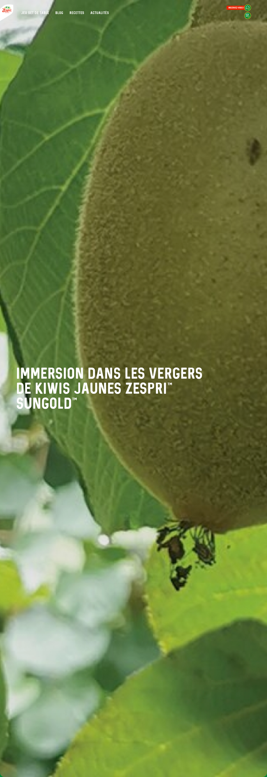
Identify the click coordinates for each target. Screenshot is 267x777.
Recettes (77, 13)
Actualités (99, 13)
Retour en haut (255, 760)
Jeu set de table (35, 13)
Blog (59, 13)
